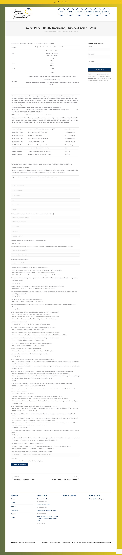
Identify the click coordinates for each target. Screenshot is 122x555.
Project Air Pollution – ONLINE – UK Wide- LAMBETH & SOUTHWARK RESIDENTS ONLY (47, 518)
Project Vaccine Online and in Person (46, 510)
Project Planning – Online (43, 504)
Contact (13, 517)
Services (13, 514)
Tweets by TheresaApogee (96, 499)
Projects (13, 506)
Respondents (14, 510)
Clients (13, 502)
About (12, 499)
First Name (91, 54)
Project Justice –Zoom (43, 499)
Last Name (91, 61)
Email (90, 46)
